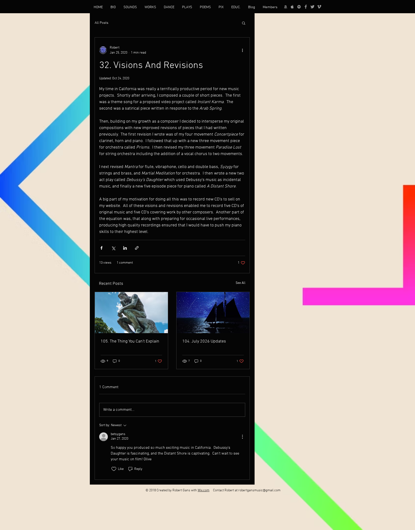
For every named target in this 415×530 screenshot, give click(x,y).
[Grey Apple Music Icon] (292, 6)
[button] (243, 23)
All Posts (101, 23)
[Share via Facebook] (101, 248)
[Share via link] (136, 248)
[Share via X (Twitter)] (113, 248)
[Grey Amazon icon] (285, 6)
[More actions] (242, 50)
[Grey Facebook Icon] (305, 6)
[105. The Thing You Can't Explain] (131, 312)
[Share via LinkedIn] (125, 248)
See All (240, 283)
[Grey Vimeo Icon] (319, 6)
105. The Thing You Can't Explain (130, 341)
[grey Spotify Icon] (299, 6)
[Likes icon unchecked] (114, 469)
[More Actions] (242, 437)
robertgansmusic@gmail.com (259, 490)
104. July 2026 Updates (204, 341)
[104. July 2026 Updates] (213, 312)
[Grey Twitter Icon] (312, 6)
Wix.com (203, 490)
